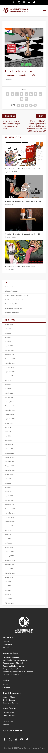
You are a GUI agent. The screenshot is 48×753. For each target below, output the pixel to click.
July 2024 (8, 427)
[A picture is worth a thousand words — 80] (24, 219)
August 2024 (9, 423)
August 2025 (9, 376)
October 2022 (9, 517)
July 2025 (8, 380)
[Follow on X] (19, 2)
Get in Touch (7, 647)
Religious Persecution (11, 291)
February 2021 (9, 603)
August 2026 (9, 324)
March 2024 (9, 444)
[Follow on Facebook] (14, 2)
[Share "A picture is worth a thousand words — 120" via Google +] (17, 94)
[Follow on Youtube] (29, 2)
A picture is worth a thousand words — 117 (22, 169)
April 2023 (8, 491)
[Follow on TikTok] (34, 2)
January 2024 (9, 453)
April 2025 (8, 389)
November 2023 (10, 461)
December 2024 (10, 406)
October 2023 (9, 466)
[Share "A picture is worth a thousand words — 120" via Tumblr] (21, 94)
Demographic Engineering (13, 308)
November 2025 (10, 363)
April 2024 (8, 440)
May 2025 (8, 384)
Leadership (7, 645)
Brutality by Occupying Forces (14, 299)
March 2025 (9, 393)
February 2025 (9, 397)
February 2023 (9, 500)
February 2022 (9, 552)
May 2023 (8, 487)
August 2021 (9, 577)
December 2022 (10, 509)
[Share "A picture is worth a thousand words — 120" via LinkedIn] (31, 94)
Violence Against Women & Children (16, 295)
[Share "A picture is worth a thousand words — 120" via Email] (21, 98)
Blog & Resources (11, 693)
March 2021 (8, 599)
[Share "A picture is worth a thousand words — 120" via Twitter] (12, 94)
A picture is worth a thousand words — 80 (22, 234)
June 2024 (8, 431)
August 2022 (9, 526)
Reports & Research (10, 703)
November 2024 (10, 410)
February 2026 (9, 350)
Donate (5, 725)
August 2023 (9, 474)
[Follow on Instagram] (24, 2)
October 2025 (9, 367)
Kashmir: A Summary (11, 287)
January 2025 (9, 401)
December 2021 (10, 560)
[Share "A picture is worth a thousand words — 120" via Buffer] (35, 94)
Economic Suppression (12, 312)
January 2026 (9, 354)
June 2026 (8, 333)
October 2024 (9, 414)
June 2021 (8, 586)
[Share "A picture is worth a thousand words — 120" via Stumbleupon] (40, 94)
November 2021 (10, 564)
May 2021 (8, 590)
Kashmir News (8, 713)
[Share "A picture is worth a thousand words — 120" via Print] (26, 98)
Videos (5, 685)
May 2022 (8, 539)
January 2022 (9, 556)
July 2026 (8, 329)
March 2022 (9, 547)
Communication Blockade (13, 304)
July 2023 (8, 479)
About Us (6, 642)
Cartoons (8, 80)
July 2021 (8, 581)
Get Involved (7, 722)
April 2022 (8, 543)
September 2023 (10, 470)
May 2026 (8, 337)
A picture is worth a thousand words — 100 (23, 201)
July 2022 (8, 530)
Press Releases (8, 715)
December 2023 (10, 457)
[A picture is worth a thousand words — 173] (24, 251)
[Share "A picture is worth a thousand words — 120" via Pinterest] (26, 94)
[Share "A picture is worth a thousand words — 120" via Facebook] (7, 94)
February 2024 (9, 449)
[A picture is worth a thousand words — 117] (24, 153)
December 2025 (10, 359)
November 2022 (10, 513)
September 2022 (10, 521)
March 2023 (9, 496)
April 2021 (8, 594)
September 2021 (10, 573)
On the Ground (8, 700)
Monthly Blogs (8, 697)
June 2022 (8, 534)
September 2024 (10, 419)
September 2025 (10, 372)
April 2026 (8, 342)
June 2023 (8, 483)
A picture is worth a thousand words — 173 (22, 267)
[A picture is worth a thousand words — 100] (24, 186)
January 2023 (9, 504)
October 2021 (9, 569)
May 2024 (8, 436)
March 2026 (9, 346)
